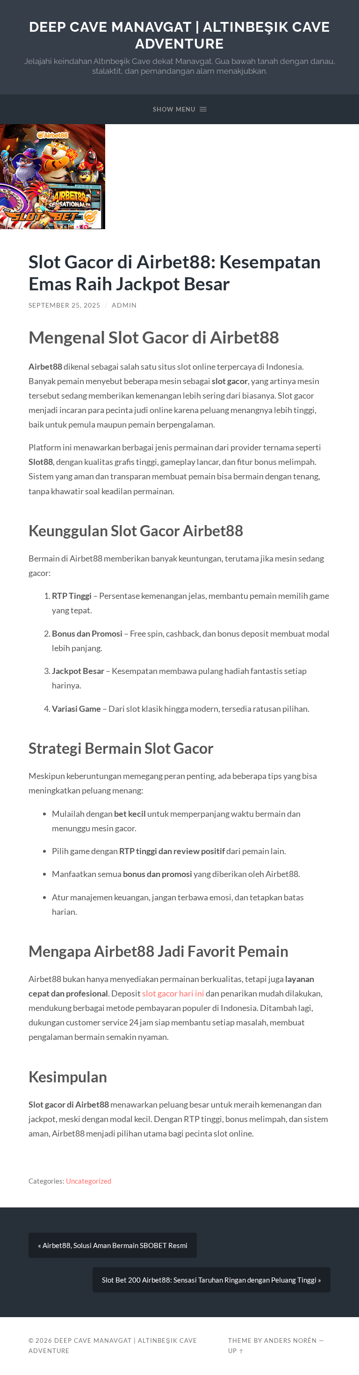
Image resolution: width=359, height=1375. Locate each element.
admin (124, 305)
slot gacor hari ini (173, 993)
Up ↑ (236, 1350)
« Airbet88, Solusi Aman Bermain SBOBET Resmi (112, 1245)
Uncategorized (88, 1181)
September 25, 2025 (65, 305)
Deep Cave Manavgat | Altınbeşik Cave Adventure (179, 35)
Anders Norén (290, 1340)
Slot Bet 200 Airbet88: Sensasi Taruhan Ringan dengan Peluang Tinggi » (211, 1280)
